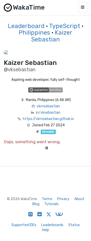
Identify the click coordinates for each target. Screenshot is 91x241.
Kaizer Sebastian (51, 36)
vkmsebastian (48, 106)
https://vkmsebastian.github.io (48, 119)
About (79, 199)
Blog (35, 204)
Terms (47, 199)
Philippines (34, 32)
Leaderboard (26, 26)
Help (45, 230)
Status (74, 225)
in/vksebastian (48, 112)
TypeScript (64, 26)
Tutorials (51, 204)
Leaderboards (52, 225)
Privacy (63, 199)
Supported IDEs (23, 225)
